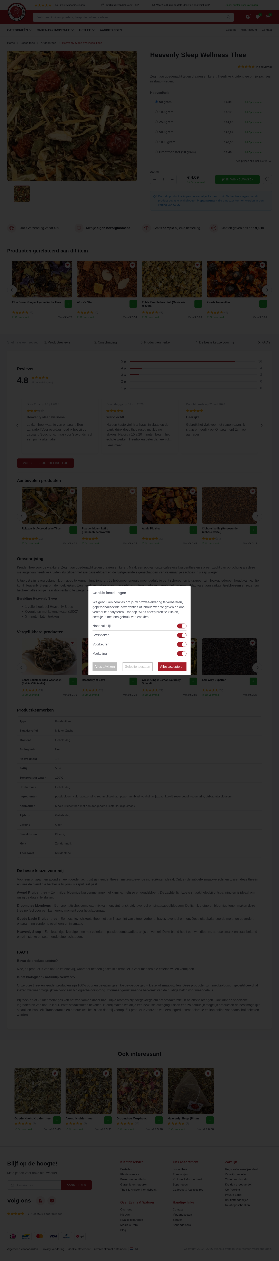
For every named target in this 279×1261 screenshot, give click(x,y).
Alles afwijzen (105, 666)
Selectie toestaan (137, 666)
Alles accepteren (172, 666)
